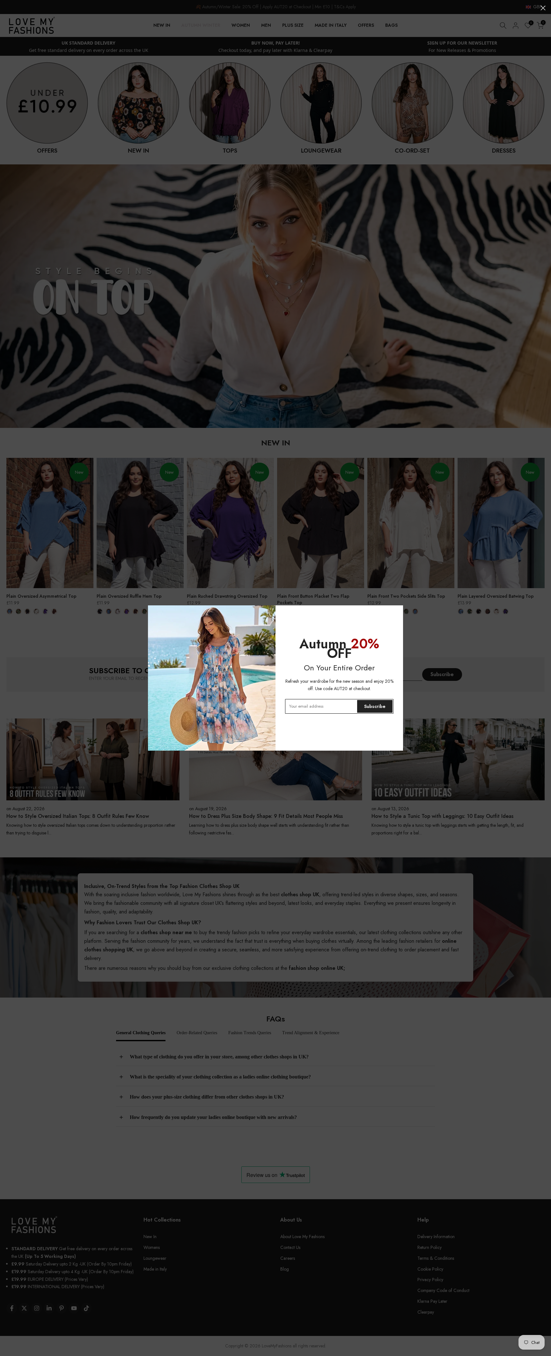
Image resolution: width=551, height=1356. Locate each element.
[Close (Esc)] (543, 8)
